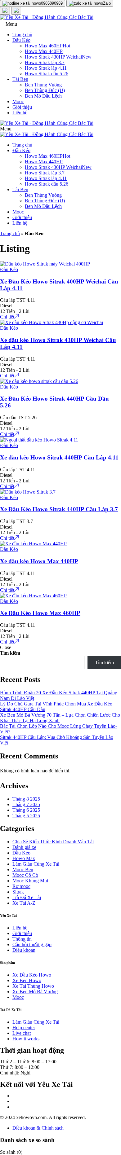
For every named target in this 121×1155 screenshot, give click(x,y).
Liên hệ (19, 112)
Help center (23, 1027)
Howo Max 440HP (44, 51)
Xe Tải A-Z (23, 903)
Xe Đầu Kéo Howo (31, 974)
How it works (25, 1038)
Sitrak (18, 891)
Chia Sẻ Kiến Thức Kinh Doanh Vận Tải (53, 841)
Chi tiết (7, 316)
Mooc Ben (22, 869)
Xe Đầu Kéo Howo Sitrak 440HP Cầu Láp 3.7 (59, 509)
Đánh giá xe (24, 847)
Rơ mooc (21, 886)
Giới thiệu (22, 107)
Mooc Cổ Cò (25, 875)
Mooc (18, 101)
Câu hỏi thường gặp (32, 944)
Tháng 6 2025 (26, 810)
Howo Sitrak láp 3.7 (45, 62)
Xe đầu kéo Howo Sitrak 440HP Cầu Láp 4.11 (59, 457)
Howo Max (23, 858)
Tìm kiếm (10, 653)
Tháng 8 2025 (26, 798)
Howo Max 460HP (47, 45)
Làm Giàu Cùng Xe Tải (35, 864)
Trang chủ (22, 34)
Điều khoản (23, 950)
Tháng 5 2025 (26, 815)
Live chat (21, 1033)
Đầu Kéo (21, 40)
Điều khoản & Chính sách (38, 1128)
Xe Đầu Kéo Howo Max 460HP (40, 613)
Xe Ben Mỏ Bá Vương (35, 991)
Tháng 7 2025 (26, 804)
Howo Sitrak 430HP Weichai (58, 56)
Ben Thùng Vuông (43, 84)
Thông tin (22, 939)
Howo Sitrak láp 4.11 (46, 68)
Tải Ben (20, 79)
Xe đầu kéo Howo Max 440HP (39, 561)
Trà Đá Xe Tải (26, 897)
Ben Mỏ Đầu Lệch (43, 96)
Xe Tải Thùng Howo (33, 986)
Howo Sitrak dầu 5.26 (46, 73)
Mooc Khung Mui (30, 880)
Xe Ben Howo (26, 980)
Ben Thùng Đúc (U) (45, 90)
